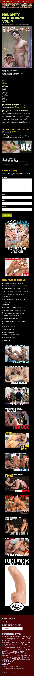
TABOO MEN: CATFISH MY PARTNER (14, 310)
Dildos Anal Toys (26, 646)
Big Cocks (5, 639)
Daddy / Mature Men (8, 646)
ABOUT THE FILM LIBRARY (12, 666)
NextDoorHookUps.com (18, 107)
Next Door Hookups (13, 24)
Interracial (10, 652)
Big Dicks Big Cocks (16, 639)
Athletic (8, 636)
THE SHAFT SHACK (9, 326)
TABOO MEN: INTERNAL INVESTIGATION (15, 321)
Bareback (17, 636)
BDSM (24, 637)
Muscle (6, 653)
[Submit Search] (3, 628)
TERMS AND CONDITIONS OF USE (14, 668)
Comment (4, 177)
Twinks (4, 659)
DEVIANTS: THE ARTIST (10, 324)
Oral (16, 654)
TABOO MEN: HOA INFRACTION (12, 318)
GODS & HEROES (8, 329)
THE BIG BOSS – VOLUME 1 (11, 335)
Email (3, 200)
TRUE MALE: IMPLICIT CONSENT (13, 307)
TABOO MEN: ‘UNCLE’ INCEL (11, 316)
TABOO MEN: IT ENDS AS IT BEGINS (13, 313)
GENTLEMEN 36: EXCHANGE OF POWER (15, 286)
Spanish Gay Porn (20, 656)
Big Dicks (12, 639)
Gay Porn (9, 648)
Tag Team (12, 657)
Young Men (8, 661)
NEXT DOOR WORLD (10, 131)
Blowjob (15, 640)
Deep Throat (19, 646)
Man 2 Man (18, 652)
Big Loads (11, 640)
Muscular (12, 654)
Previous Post (8, 164)
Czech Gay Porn (20, 644)
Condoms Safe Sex (7, 644)
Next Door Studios (22, 24)
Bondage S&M (20, 640)
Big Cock (28, 637)
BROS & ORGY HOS (9, 332)
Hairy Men (25, 648)
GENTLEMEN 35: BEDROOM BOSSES (14, 288)
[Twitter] (3, 621)
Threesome (26, 657)
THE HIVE (6, 305)
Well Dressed (26, 659)
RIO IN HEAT (7, 340)
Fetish (3, 648)
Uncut (8, 659)
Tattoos (20, 657)
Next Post (27, 164)
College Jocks (23, 642)
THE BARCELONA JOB (9, 337)
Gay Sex (18, 647)
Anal (3, 637)
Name (3, 194)
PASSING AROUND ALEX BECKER (13, 283)
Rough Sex (20, 654)
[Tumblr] (6, 621)
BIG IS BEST (7, 296)
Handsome (14, 650)
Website (4, 206)
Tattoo (15, 657)
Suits (8, 657)
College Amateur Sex (11, 642)
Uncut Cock (16, 659)
